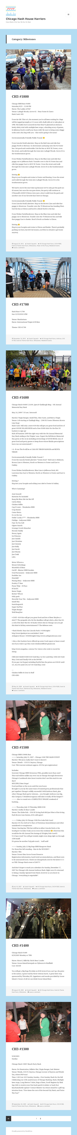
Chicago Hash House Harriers (25, 19)
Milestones (32, 246)
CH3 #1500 (20, 747)
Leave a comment (19, 247)
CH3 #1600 (20, 397)
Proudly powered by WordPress (22, 1131)
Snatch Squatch (32, 244)
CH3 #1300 (20, 1049)
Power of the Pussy (43, 246)
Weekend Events (54, 246)
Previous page (8, 1118)
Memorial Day (28, 688)
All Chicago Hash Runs (47, 244)
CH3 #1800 (20, 96)
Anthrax (58, 338)
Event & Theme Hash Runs (20, 246)
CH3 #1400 (20, 945)
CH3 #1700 (20, 304)
